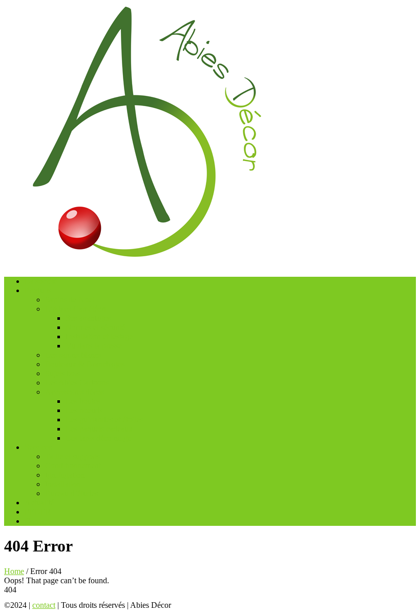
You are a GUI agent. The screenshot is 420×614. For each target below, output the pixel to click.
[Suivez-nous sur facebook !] (185, 605)
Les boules (83, 401)
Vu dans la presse (94, 345)
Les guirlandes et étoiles (104, 419)
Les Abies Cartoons (77, 382)
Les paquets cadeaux (99, 428)
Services (38, 447)
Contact (37, 521)
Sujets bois (62, 373)
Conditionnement (73, 465)
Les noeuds (84, 410)
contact (43, 605)
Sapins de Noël (69, 299)
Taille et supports (72, 456)
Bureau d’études (71, 493)
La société (41, 281)
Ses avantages (88, 318)
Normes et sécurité (95, 327)
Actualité (39, 502)
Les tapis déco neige (98, 438)
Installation (62, 484)
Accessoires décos (74, 391)
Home (14, 571)
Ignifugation (65, 474)
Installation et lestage (99, 336)
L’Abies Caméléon (75, 308)
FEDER (38, 511)
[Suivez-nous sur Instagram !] (202, 605)
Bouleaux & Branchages (84, 364)
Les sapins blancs (73, 355)
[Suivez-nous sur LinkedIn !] (217, 605)
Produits (38, 290)
